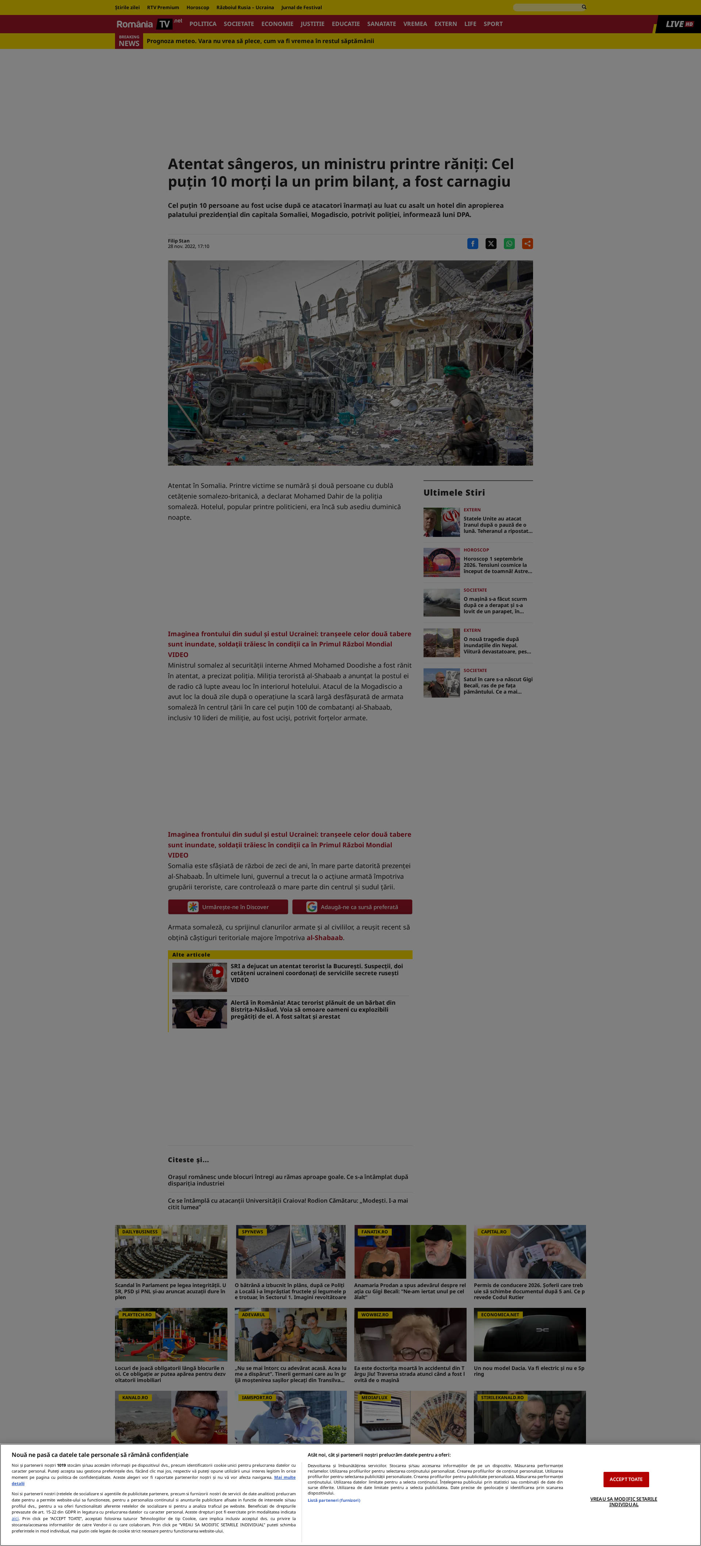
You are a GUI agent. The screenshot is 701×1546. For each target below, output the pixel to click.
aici (15, 1518)
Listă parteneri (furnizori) (334, 1500)
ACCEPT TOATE (626, 1479)
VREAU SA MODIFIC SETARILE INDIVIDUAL (623, 1502)
